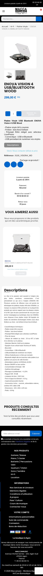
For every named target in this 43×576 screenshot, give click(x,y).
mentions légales (22, 441)
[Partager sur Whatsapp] (20, 164)
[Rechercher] (39, 19)
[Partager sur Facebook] (7, 164)
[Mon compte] (35, 11)
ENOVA (8, 261)
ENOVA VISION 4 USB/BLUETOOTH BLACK (19, 263)
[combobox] (16, 19)
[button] (39, 11)
